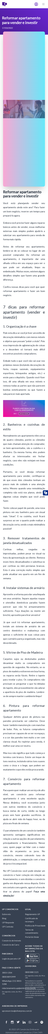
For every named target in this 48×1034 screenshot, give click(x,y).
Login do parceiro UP (11, 958)
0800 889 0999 (8, 976)
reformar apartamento (14, 291)
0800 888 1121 (32, 972)
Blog (4, 918)
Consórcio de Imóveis (11, 940)
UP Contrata (7, 926)
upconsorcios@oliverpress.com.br (17, 1011)
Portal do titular (32, 937)
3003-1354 (7, 972)
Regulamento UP (32, 914)
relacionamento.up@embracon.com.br (19, 988)
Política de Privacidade (35, 925)
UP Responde (8, 922)
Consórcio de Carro (10, 944)
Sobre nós (6, 914)
